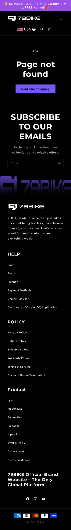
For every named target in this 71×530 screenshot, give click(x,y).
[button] (61, 19)
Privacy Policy (17, 332)
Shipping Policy (18, 349)
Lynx (11, 400)
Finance (13, 282)
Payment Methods (20, 290)
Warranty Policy (18, 358)
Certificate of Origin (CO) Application (32, 307)
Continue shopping (35, 89)
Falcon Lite (15, 408)
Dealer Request (18, 299)
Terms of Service (19, 366)
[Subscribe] (59, 163)
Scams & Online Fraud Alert (26, 375)
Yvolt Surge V (17, 443)
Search (12, 273)
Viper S (12, 434)
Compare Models (19, 460)
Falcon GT (14, 426)
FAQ (10, 265)
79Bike (40, 522)
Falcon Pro (15, 417)
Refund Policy (17, 341)
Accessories (16, 451)
